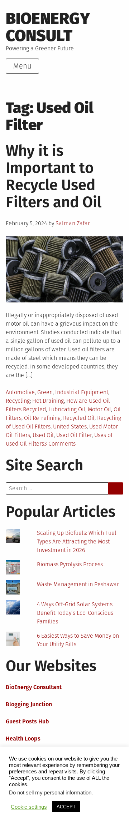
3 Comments (60, 443)
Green (45, 392)
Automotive (20, 392)
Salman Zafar (73, 223)
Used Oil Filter (74, 435)
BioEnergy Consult (48, 27)
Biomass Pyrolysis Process (70, 564)
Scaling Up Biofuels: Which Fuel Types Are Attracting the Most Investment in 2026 (76, 541)
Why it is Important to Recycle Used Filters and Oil (53, 176)
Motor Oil (99, 409)
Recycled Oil (79, 418)
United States (70, 426)
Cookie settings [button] (29, 807)
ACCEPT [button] (66, 806)
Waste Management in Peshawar (78, 584)
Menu (22, 66)
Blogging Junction (29, 704)
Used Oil (43, 435)
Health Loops (23, 738)
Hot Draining (48, 400)
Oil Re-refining (42, 418)
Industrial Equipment (81, 392)
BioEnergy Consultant (34, 687)
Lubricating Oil (66, 409)
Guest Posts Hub (27, 721)
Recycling (18, 400)
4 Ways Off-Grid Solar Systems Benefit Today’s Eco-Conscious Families (75, 613)
